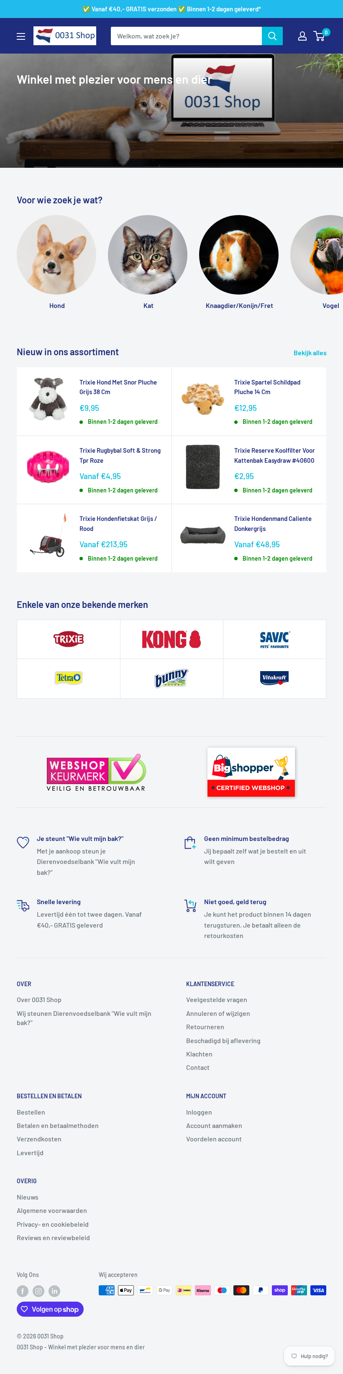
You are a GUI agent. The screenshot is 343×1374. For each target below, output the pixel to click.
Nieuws (27, 1197)
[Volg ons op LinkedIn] (54, 1291)
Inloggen (199, 1112)
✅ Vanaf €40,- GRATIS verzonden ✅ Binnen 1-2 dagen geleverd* (171, 9)
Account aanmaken (214, 1125)
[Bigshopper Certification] (251, 744)
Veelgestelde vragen (216, 999)
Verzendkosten (39, 1139)
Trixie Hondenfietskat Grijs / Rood (118, 523)
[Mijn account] (302, 36)
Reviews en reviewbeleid (53, 1237)
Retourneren (205, 1026)
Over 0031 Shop (39, 999)
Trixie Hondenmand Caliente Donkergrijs (273, 523)
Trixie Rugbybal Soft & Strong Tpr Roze (120, 455)
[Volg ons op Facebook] (22, 1291)
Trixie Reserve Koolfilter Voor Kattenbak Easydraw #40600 (274, 455)
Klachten (199, 1054)
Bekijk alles (311, 352)
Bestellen (31, 1112)
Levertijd (30, 1152)
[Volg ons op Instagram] (38, 1291)
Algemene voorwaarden (52, 1210)
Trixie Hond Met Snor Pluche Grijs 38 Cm (118, 386)
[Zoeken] (272, 36)
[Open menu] (21, 36)
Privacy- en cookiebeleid (53, 1224)
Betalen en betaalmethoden (58, 1125)
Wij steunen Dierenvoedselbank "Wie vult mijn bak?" (84, 1017)
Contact (198, 1067)
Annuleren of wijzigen (218, 1013)
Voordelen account (214, 1139)
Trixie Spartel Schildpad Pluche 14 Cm (267, 386)
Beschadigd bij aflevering (223, 1040)
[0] (319, 36)
